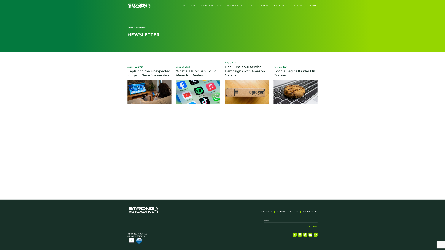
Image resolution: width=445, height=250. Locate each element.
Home (130, 27)
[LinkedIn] (310, 235)
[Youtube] (316, 235)
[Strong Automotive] (139, 6)
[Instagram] (300, 235)
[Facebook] (295, 235)
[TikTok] (305, 235)
